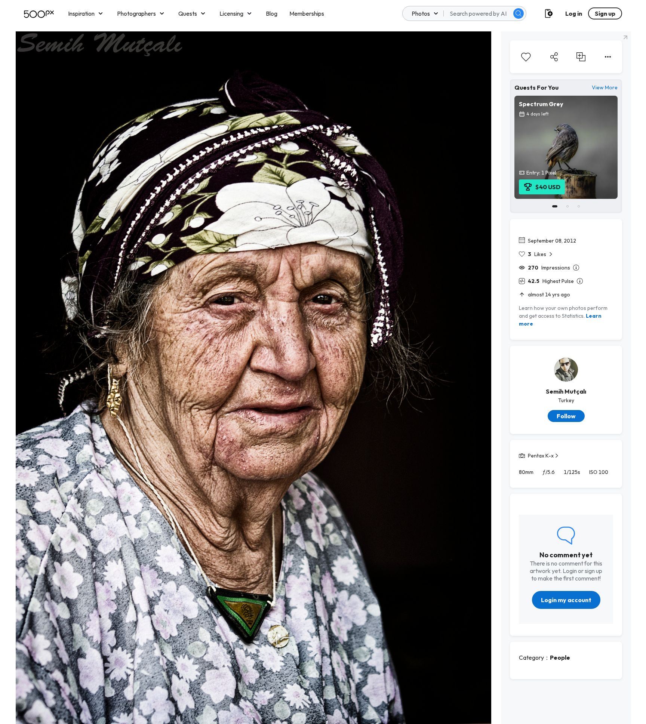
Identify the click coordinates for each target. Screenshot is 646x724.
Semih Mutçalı (566, 391)
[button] (519, 13)
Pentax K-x (541, 455)
